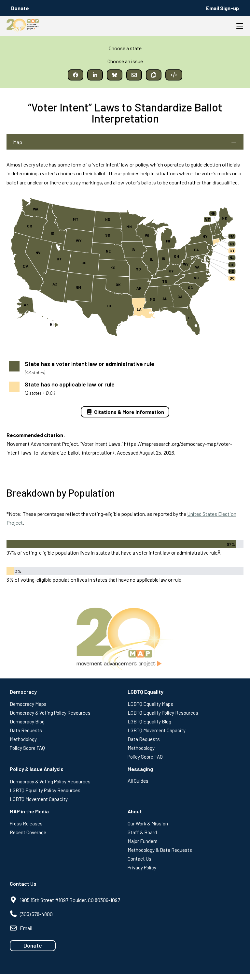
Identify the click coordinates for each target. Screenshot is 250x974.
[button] (75, 74)
